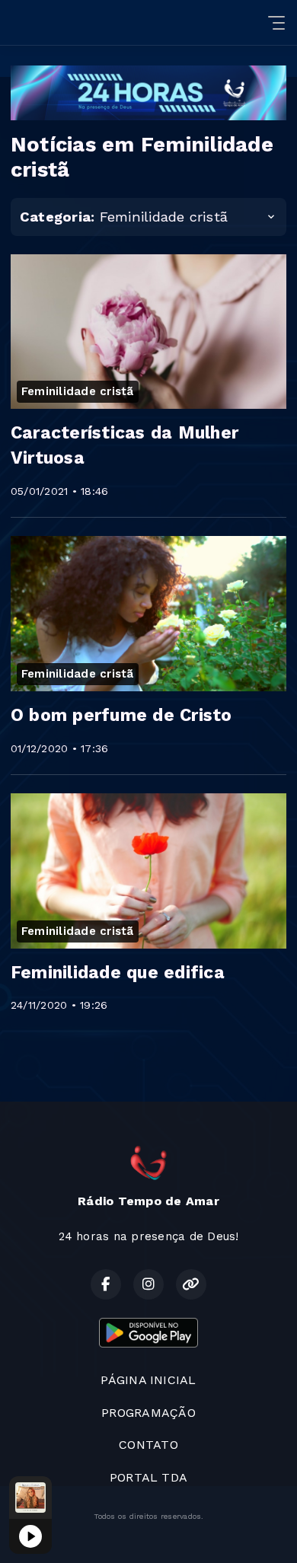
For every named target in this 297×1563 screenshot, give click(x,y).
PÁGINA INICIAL (148, 1380)
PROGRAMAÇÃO (148, 1412)
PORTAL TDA (148, 1477)
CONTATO (148, 1444)
